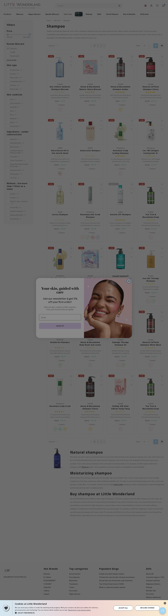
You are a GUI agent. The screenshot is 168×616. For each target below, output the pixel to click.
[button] (62, 612)
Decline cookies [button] (147, 608)
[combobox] (165, 603)
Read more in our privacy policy (79, 610)
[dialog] (84, 608)
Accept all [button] (123, 608)
